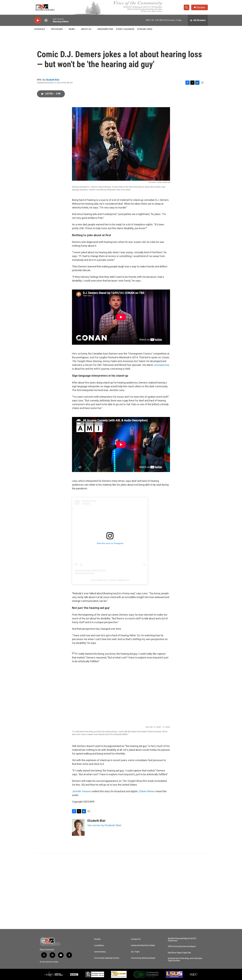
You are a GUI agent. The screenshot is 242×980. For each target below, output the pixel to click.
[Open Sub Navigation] (47, 29)
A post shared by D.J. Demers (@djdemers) (110, 580)
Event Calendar (125, 29)
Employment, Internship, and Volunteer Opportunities (185, 959)
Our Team (135, 952)
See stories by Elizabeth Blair (104, 825)
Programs (57, 29)
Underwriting (105, 29)
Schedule (39, 29)
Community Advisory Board (143, 958)
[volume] (46, 20)
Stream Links (144, 29)
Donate (200, 7)
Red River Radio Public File (179, 953)
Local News (99, 945)
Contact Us (136, 939)
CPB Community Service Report (182, 946)
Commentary (100, 952)
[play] (37, 20)
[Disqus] (121, 891)
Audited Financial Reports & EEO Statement (182, 939)
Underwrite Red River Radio (143, 945)
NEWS (72, 29)
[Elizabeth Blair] (78, 827)
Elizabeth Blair (52, 79)
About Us (86, 29)
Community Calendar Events (106, 958)
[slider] (50, 20)
